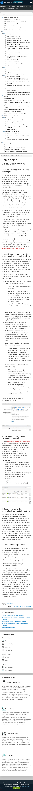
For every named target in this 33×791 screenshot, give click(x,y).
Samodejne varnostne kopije (10, 8)
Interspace (3, 6)
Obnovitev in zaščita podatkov (22, 606)
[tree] (16, 84)
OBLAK (3, 14)
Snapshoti (10, 604)
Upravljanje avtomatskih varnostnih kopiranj (14, 621)
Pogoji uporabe (25, 786)
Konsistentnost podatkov (9, 627)
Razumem (16, 788)
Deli (21, 155)
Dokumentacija (21, 6)
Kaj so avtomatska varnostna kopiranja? (13, 615)
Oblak (29, 6)
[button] (1, 17)
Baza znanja (18, 2)
